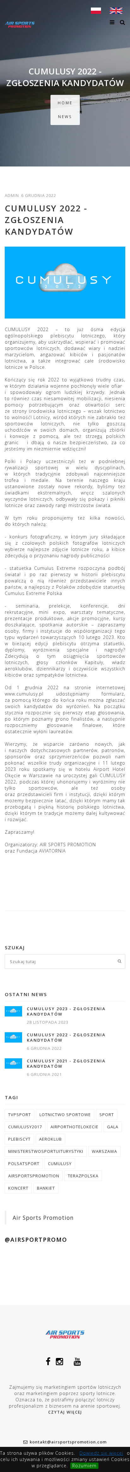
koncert (18, 1188)
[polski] (96, 10)
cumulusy (60, 1163)
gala (112, 1127)
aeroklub (50, 1139)
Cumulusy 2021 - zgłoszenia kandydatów (66, 1063)
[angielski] (116, 10)
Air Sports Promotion (43, 1217)
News (65, 116)
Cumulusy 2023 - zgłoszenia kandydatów (66, 1011)
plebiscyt (19, 1139)
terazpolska (83, 1176)
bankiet (46, 1188)
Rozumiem (84, 1466)
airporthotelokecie (74, 1127)
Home (65, 103)
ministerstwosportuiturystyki (45, 1151)
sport (106, 1114)
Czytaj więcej (65, 1412)
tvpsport (19, 1114)
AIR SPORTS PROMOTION (68, 845)
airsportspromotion (33, 1176)
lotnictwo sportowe (65, 1114)
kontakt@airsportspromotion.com (68, 1442)
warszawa (104, 1151)
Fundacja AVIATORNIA (41, 851)
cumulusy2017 (25, 1127)
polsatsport (23, 1163)
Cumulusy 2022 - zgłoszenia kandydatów (66, 1037)
